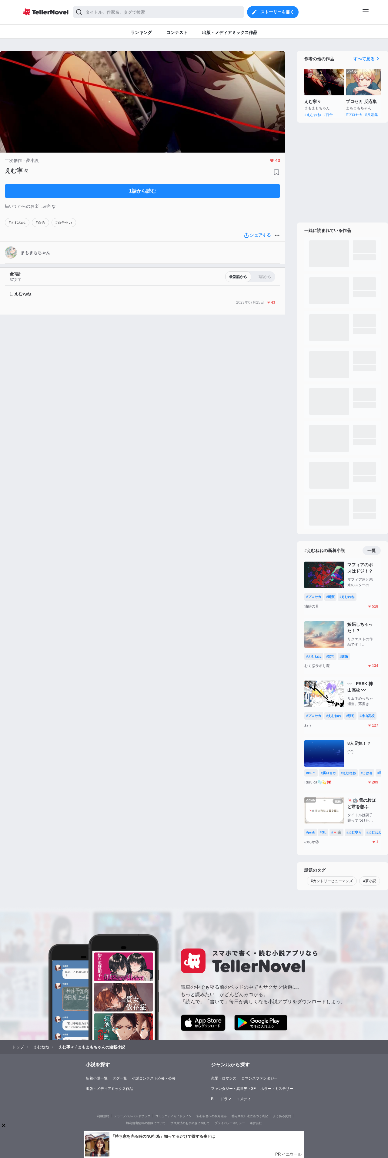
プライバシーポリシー (230, 1123)
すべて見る (364, 58)
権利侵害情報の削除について (146, 1123)
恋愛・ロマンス (223, 1078)
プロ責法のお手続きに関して (190, 1123)
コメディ (243, 1099)
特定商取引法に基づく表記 (250, 1116)
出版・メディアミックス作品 (109, 1089)
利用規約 (103, 1116)
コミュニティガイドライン (173, 1116)
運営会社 (256, 1123)
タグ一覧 (119, 1078)
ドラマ (225, 1099)
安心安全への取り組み (211, 1116)
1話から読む (142, 190)
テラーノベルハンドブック (132, 1116)
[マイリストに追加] (276, 172)
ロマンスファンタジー (259, 1078)
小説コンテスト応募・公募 (154, 1078)
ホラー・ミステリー (276, 1089)
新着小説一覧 (97, 1078)
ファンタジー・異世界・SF (233, 1089)
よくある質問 (282, 1116)
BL (213, 1099)
